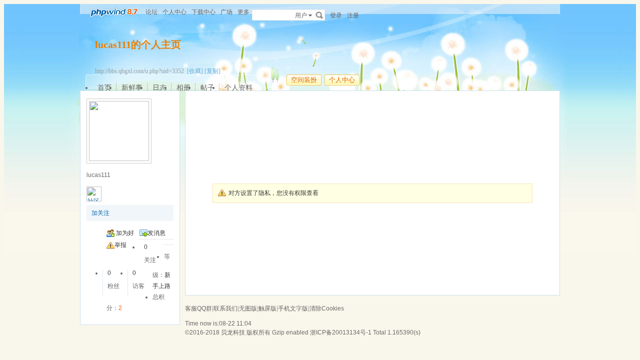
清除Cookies (327, 308)
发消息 (157, 233)
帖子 (207, 88)
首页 (105, 88)
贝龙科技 (233, 332)
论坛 (152, 12)
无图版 (248, 308)
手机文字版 (293, 308)
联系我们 (226, 308)
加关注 (101, 213)
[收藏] (195, 71)
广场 (226, 12)
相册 (183, 88)
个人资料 (238, 88)
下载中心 (204, 12)
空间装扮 (304, 80)
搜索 (319, 15)
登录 (336, 15)
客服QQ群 (198, 308)
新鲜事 (132, 88)
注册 (353, 15)
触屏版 (267, 308)
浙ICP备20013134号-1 (341, 332)
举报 (120, 245)
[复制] (212, 71)
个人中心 (174, 12)
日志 (159, 88)
